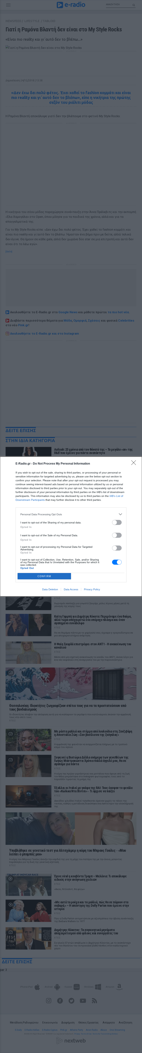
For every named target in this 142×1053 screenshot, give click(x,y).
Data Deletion (50, 589)
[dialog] (71, 526)
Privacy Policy (92, 589)
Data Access (71, 589)
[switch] (117, 522)
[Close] (134, 463)
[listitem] (71, 514)
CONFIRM (44, 576)
